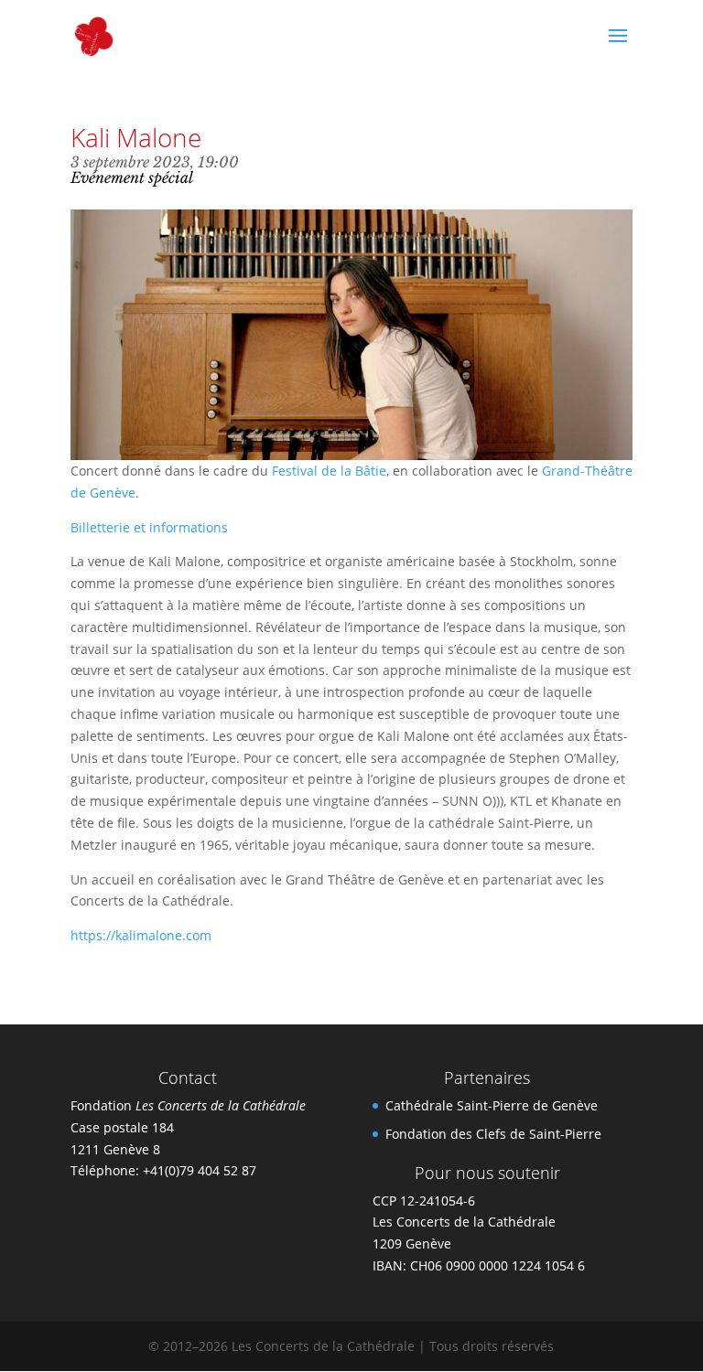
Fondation (188, 1105)
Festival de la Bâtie (329, 470)
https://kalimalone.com (140, 935)
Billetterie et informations (149, 527)
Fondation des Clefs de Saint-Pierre (493, 1133)
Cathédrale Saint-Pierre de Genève (491, 1105)
